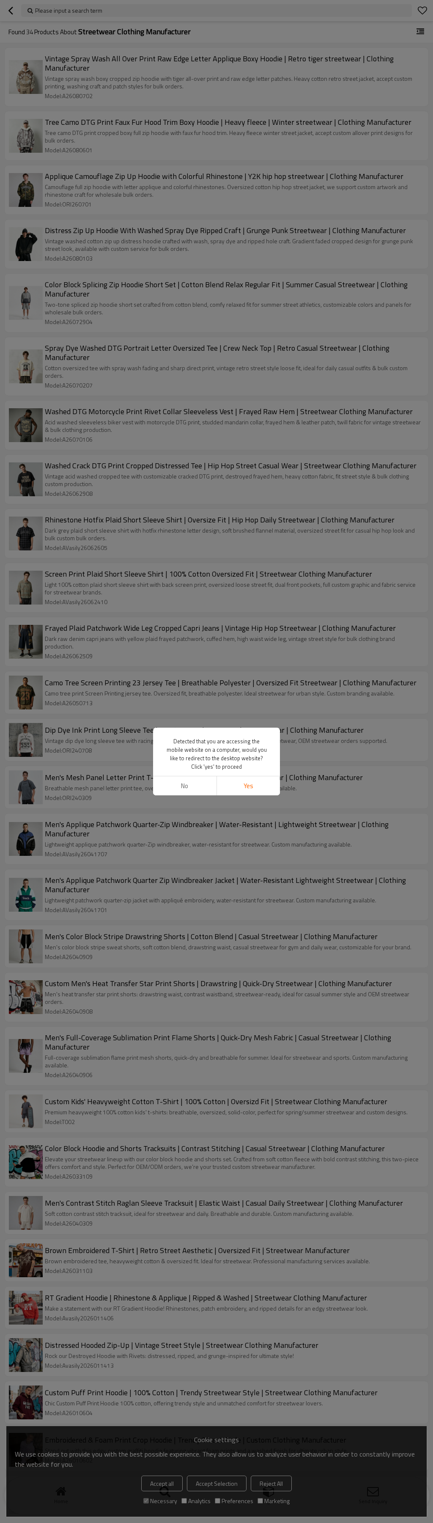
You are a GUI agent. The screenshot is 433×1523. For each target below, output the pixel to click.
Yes (248, 786)
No (184, 786)
